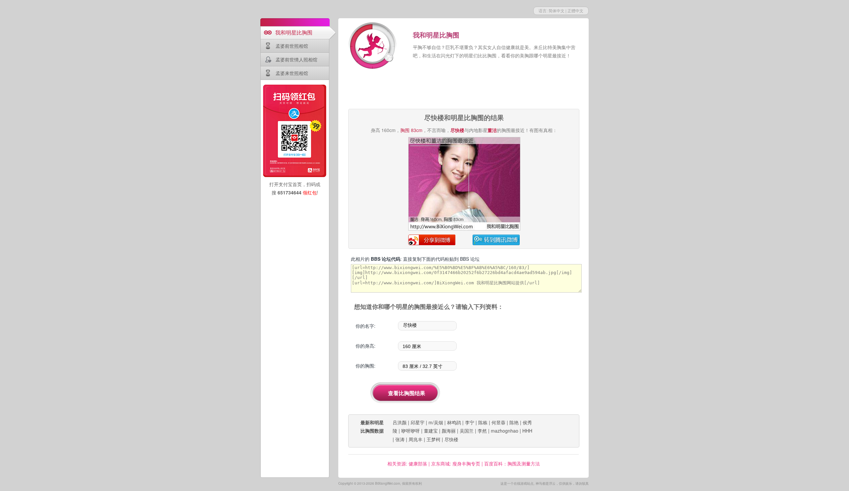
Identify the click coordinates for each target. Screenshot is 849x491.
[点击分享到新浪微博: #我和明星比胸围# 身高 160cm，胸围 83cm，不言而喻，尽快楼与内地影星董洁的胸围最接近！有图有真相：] (464, 229)
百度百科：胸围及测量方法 (512, 463)
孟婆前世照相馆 (292, 45)
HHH (527, 430)
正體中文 (575, 10)
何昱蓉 (498, 422)
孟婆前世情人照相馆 (296, 59)
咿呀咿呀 (410, 430)
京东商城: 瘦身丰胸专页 (455, 463)
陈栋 (483, 422)
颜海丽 (449, 430)
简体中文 (556, 10)
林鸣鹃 (454, 422)
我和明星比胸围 (293, 32)
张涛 (400, 439)
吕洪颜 (400, 422)
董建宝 (431, 430)
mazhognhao (504, 430)
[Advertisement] (463, 90)
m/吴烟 (435, 422)
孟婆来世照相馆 (292, 73)
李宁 (469, 422)
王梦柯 (433, 439)
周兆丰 (416, 439)
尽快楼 (451, 439)
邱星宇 (417, 422)
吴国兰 (467, 430)
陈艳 (514, 422)
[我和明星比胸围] (373, 46)
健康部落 (418, 463)
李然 (482, 430)
